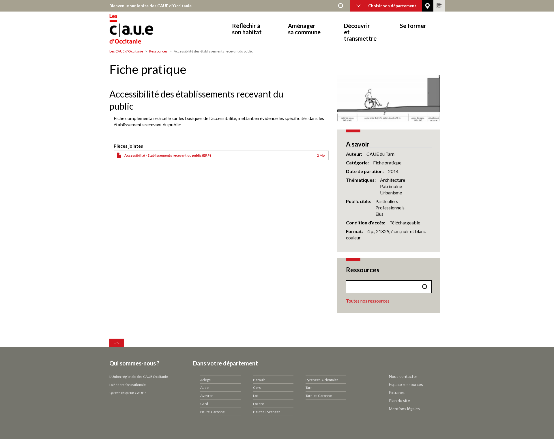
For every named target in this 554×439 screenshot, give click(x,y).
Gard (204, 404)
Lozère (258, 404)
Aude (204, 387)
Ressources (158, 51)
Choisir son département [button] (392, 5)
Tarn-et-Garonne (319, 395)
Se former (413, 25)
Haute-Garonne (212, 412)
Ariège (205, 380)
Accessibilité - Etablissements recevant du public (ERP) (167, 155)
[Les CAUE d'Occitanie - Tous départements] (147, 29)
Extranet (397, 392)
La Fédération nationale (127, 384)
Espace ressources (406, 384)
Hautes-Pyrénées (266, 412)
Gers (257, 387)
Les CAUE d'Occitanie (126, 51)
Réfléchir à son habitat (247, 28)
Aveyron (207, 395)
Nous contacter (403, 376)
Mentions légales (404, 408)
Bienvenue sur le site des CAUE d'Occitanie (150, 5)
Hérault (259, 380)
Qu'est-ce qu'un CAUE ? (127, 393)
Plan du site (399, 400)
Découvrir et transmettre (360, 28)
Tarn (309, 387)
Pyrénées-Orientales (322, 380)
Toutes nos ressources (368, 300)
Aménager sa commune (304, 28)
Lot (255, 395)
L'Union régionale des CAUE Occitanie (138, 376)
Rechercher (341, 6)
